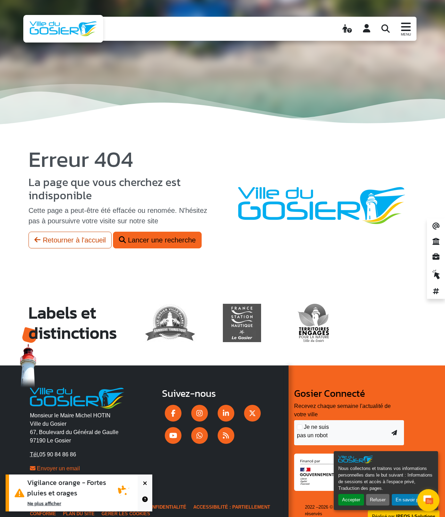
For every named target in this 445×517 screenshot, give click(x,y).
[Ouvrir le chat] (428, 500)
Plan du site (79, 513)
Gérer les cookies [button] (126, 513)
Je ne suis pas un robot (313, 431)
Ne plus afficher (44, 503)
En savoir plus (410, 499)
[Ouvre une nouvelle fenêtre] (173, 413)
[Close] (145, 483)
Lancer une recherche (161, 240)
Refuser (378, 499)
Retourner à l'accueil (73, 240)
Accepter (351, 499)
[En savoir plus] (145, 502)
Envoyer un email (57, 468)
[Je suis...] (347, 29)
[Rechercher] (385, 29)
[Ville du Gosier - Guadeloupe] (77, 396)
